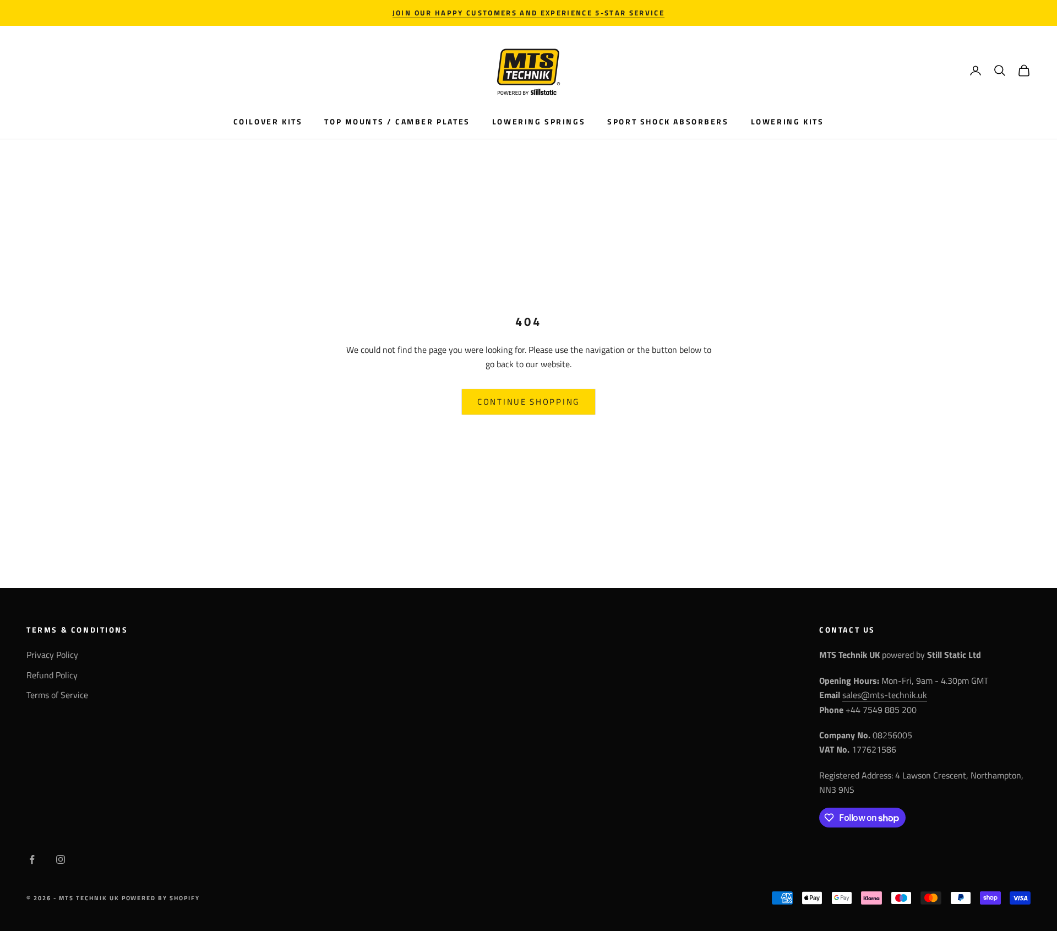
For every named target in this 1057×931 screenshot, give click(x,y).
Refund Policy (52, 675)
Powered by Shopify (161, 898)
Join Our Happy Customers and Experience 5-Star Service (528, 12)
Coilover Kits (268, 122)
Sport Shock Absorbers (667, 122)
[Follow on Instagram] (60, 859)
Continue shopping (528, 401)
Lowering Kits (787, 122)
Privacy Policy (52, 654)
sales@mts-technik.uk (884, 694)
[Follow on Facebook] (31, 859)
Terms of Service (57, 694)
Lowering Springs (538, 122)
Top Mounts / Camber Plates (397, 122)
